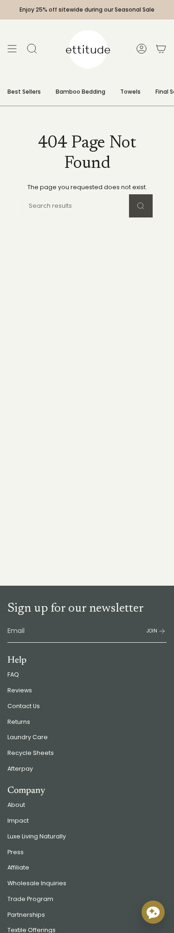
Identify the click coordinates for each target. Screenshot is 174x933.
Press (15, 852)
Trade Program (30, 899)
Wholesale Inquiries (36, 883)
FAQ (13, 674)
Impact (18, 820)
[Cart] (161, 49)
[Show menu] (12, 49)
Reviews (19, 690)
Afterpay (20, 769)
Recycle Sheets (30, 753)
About (16, 805)
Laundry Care (27, 737)
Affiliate (18, 867)
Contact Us (23, 706)
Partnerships (26, 915)
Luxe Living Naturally (36, 836)
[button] (153, 912)
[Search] (141, 205)
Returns (18, 722)
